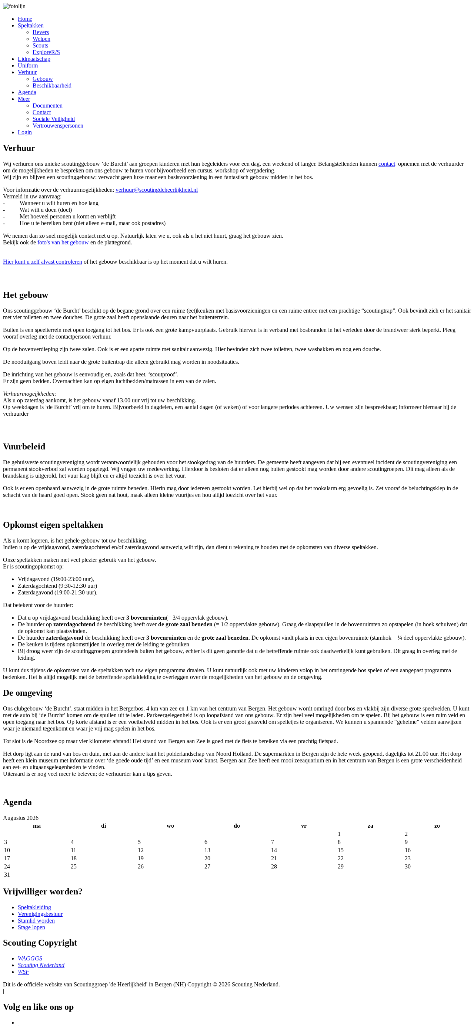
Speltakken (31, 25)
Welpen (41, 39)
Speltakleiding (34, 907)
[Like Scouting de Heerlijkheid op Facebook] (18, 1022)
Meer (24, 99)
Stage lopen (31, 927)
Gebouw (43, 79)
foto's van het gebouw (63, 242)
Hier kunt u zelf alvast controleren (42, 261)
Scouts (40, 45)
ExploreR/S (46, 52)
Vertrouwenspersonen (58, 125)
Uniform (28, 65)
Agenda (27, 92)
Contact (42, 112)
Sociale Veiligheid (54, 119)
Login (25, 132)
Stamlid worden (36, 920)
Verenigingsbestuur (40, 914)
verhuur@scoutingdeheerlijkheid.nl (157, 190)
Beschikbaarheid (52, 85)
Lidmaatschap (34, 59)
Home (25, 19)
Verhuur (27, 72)
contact (386, 164)
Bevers (41, 32)
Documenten (48, 105)
